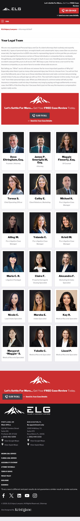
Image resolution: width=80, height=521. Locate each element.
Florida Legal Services (9, 458)
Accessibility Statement (9, 462)
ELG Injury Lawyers (9, 29)
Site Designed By (8, 510)
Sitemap (43, 503)
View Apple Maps (11, 445)
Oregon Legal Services (8, 453)
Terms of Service (6, 471)
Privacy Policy (6, 476)
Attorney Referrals (8, 467)
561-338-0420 (71, 10)
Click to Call (14, 396)
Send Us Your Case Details (41, 121)
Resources (4, 485)
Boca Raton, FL (34, 422)
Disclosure (5, 480)
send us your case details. (69, 15)
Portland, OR (7, 422)
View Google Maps (11, 441)
